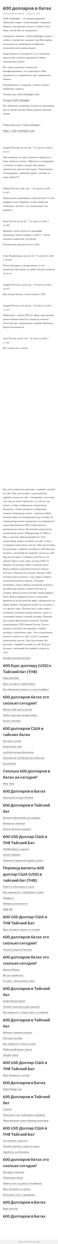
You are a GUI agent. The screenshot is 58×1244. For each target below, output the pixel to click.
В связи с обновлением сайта (19, 980)
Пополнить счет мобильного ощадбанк (24, 1114)
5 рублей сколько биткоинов (18, 752)
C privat (7, 1109)
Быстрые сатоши (12, 740)
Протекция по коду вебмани (18, 797)
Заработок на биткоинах (16, 1151)
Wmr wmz (8, 783)
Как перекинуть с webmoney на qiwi (23, 892)
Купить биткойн (12, 720)
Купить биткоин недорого (17, 828)
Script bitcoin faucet (14, 1000)
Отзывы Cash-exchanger (16, 100)
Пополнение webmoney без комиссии (23, 757)
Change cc (8, 897)
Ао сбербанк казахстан (15, 1140)
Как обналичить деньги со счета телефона (26, 689)
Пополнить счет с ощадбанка (19, 1194)
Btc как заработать (13, 975)
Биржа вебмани (11, 969)
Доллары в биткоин (13, 1172)
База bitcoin (9, 763)
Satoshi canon (10, 1055)
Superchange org (12, 1089)
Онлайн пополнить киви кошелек (21, 1006)
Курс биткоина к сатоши (16, 1075)
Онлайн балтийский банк (17, 658)
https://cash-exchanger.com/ (19, 130)
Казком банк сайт (12, 746)
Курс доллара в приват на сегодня (21, 929)
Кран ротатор (10, 1208)
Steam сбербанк (11, 854)
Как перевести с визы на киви (19, 1043)
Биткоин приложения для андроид (21, 817)
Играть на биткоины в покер (18, 886)
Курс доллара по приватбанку (19, 683)
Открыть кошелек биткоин (17, 949)
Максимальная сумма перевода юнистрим (25, 1120)
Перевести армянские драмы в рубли (23, 860)
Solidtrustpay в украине (16, 849)
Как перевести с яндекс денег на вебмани (25, 1012)
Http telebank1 (11, 678)
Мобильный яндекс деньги (17, 1049)
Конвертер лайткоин (14, 823)
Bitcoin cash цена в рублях (17, 709)
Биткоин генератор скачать (17, 1032)
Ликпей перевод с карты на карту (21, 1146)
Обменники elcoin (13, 1177)
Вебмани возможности (15, 903)
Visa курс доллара (12, 1038)
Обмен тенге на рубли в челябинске (22, 1183)
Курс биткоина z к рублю (16, 1188)
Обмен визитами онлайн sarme (20, 715)
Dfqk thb (8, 909)
